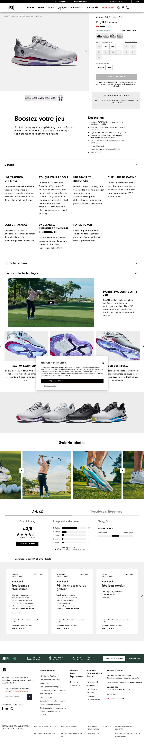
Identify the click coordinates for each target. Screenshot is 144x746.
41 (119, 52)
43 (99, 58)
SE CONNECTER (134, 658)
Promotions (108, 8)
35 (99, 46)
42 (126, 52)
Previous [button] (2, 51)
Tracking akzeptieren (53, 381)
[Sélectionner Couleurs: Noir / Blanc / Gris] (99, 36)
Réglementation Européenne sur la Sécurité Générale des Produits (53, 711)
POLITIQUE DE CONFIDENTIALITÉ (45, 726)
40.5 (112, 52)
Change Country (117, 698)
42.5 (133, 52)
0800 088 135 (112, 687)
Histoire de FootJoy (48, 676)
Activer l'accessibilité (117, 2)
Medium (101, 68)
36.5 (112, 46)
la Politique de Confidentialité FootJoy (17, 690)
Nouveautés (92, 8)
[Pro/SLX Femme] (44, 51)
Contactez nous (113, 694)
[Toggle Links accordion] (53, 670)
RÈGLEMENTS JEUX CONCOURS (45, 734)
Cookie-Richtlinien (63, 376)
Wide (109, 68)
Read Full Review (27, 609)
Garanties (91, 686)
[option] (44, 51)
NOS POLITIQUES (94, 734)
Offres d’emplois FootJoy (50, 705)
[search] (118, 7)
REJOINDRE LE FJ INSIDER (114, 658)
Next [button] (86, 51)
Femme (41, 8)
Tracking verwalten (50, 386)
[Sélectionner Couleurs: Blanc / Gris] (106, 36)
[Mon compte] (123, 7)
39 (99, 52)
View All (48, 559)
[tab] (127, 7)
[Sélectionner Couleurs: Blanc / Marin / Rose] (113, 36)
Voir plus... (89, 658)
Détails (119, 102)
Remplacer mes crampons (50, 687)
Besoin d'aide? (113, 678)
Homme (30, 8)
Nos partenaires (46, 697)
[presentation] (38, 512)
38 (126, 46)
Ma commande (93, 682)
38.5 (133, 46)
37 (119, 46)
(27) (106, 17)
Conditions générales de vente (53, 701)
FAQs (137, 678)
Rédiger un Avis (116, 17)
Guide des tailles (131, 42)
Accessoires (76, 8)
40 (106, 52)
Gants (51, 8)
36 (106, 46)
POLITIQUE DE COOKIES (69, 726)
